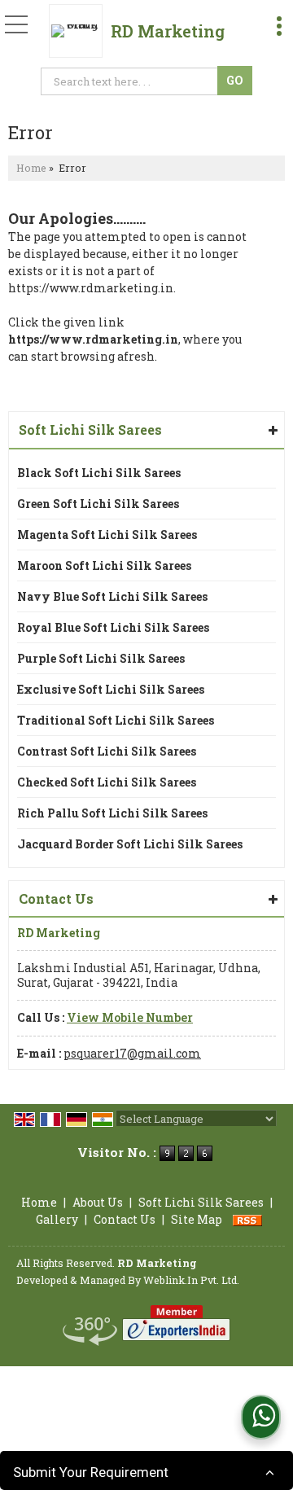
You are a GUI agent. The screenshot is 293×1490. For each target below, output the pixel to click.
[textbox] (131, 81)
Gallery (57, 1219)
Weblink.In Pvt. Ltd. (191, 1279)
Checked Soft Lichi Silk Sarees (106, 782)
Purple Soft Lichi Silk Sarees (101, 658)
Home (31, 167)
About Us (97, 1202)
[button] (130, 1017)
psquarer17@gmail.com (132, 1053)
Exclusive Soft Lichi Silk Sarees (110, 689)
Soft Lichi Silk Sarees (90, 429)
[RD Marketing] (80, 31)
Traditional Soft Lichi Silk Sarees (115, 720)
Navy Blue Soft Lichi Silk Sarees (112, 596)
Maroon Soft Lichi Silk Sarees (104, 565)
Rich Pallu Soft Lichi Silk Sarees (112, 813)
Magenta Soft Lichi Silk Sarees (107, 534)
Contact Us (124, 1219)
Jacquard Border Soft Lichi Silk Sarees (130, 844)
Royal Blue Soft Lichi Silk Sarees (113, 627)
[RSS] (247, 1219)
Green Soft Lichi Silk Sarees (98, 503)
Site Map (196, 1219)
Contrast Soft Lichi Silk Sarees (106, 751)
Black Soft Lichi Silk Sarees (99, 472)
